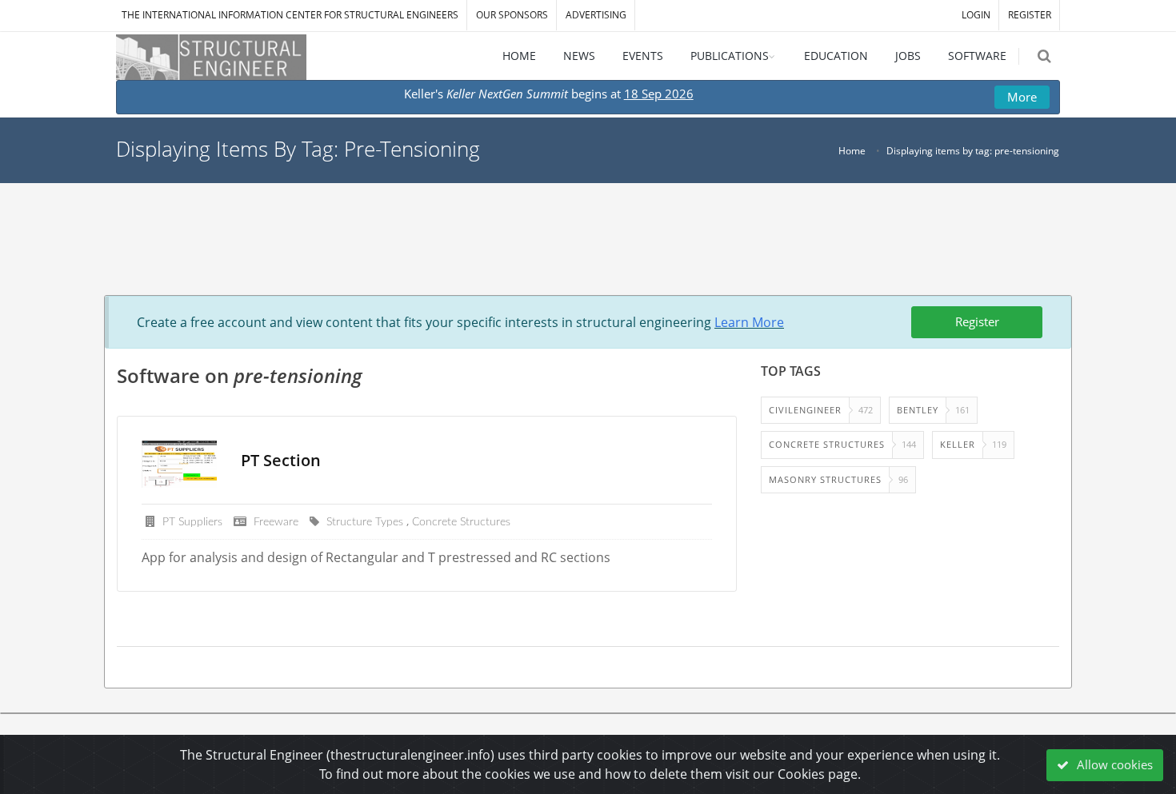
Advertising (596, 15)
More (1022, 97)
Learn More (749, 322)
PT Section (281, 460)
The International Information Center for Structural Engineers (290, 15)
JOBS (908, 55)
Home (852, 151)
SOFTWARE (977, 55)
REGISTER (1029, 15)
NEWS (579, 55)
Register (977, 321)
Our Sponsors (512, 15)
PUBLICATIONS (729, 55)
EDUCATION (836, 55)
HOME (519, 55)
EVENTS (642, 55)
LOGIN (976, 15)
